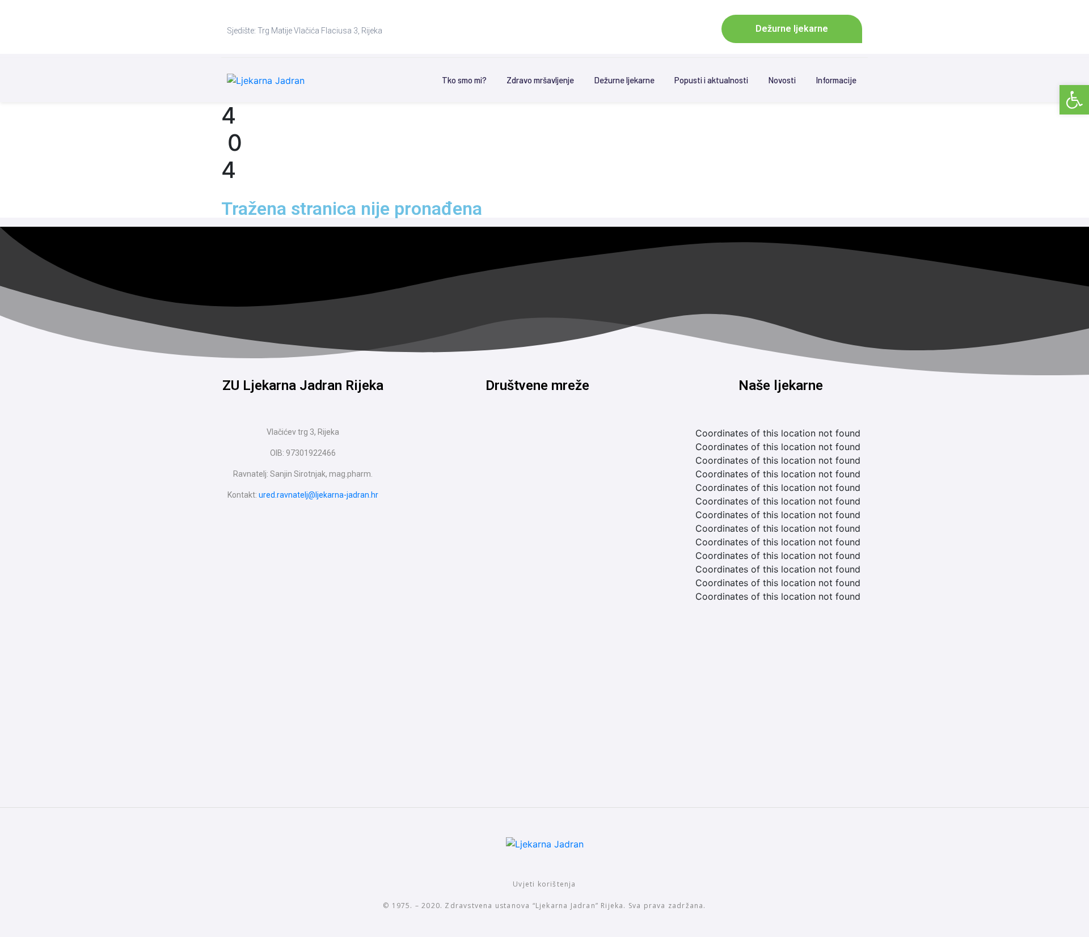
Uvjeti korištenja (544, 884)
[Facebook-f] (516, 446)
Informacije (836, 80)
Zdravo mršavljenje (540, 80)
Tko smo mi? (464, 80)
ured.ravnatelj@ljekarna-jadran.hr (318, 494)
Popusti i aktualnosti (711, 80)
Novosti (782, 80)
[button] (1074, 100)
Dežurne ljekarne (624, 80)
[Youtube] (558, 446)
